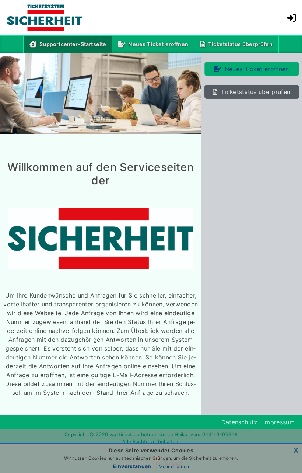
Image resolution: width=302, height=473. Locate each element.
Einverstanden (132, 466)
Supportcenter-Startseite (74, 44)
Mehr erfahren (174, 466)
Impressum (279, 422)
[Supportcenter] (39, 17)
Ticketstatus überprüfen (240, 44)
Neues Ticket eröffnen (158, 44)
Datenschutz (239, 422)
